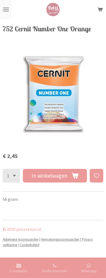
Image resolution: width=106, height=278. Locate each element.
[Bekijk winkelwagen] (100, 9)
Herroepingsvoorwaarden (60, 239)
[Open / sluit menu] (6, 9)
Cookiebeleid (29, 245)
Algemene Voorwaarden (21, 239)
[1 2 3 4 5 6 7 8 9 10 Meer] (11, 176)
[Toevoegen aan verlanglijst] (96, 176)
